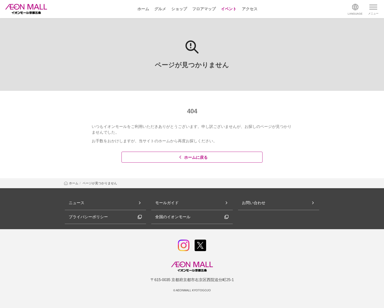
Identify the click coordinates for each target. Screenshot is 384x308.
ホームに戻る (196, 157)
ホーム (73, 183)
